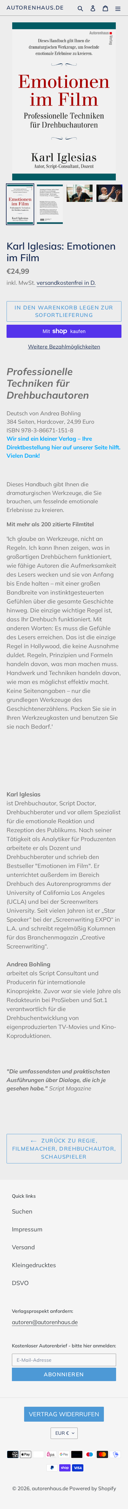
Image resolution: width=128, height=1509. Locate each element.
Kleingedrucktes (34, 1265)
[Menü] (118, 7)
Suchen (22, 1211)
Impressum (27, 1229)
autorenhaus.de (35, 7)
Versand (23, 1247)
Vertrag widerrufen (64, 1414)
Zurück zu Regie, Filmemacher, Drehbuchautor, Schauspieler (64, 1148)
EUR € (62, 1433)
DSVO (20, 1283)
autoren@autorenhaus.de (45, 1322)
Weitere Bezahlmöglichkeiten (64, 346)
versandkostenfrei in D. (66, 282)
